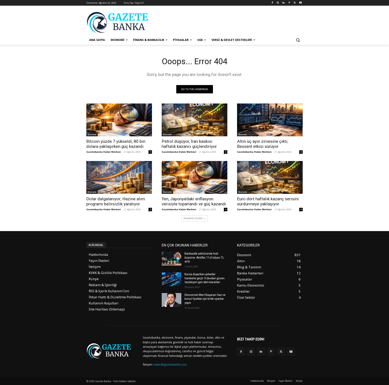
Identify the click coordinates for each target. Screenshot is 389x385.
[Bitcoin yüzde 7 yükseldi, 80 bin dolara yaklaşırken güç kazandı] (119, 119)
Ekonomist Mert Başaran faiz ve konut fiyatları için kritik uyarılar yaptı (205, 298)
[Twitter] (294, 3)
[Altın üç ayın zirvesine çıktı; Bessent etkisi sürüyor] (270, 119)
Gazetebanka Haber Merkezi (103, 151)
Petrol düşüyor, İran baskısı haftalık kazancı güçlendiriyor (189, 144)
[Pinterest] (289, 3)
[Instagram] (278, 3)
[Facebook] (272, 3)
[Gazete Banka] (118, 22)
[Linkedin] (283, 3)
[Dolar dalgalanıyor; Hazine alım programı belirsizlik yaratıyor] (119, 177)
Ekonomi (92, 134)
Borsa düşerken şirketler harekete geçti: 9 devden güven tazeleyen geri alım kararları (204, 278)
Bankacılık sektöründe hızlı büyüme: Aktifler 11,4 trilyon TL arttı (204, 257)
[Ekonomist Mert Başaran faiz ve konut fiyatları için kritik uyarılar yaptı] (171, 300)
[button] (298, 40)
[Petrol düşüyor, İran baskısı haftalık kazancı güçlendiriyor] (194, 119)
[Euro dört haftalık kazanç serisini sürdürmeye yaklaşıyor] (270, 177)
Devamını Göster (193, 218)
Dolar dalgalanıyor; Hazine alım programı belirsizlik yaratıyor (115, 201)
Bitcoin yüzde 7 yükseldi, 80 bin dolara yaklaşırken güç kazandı (115, 144)
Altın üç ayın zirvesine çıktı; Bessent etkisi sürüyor (262, 144)
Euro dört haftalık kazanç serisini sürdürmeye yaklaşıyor (268, 201)
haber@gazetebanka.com (170, 364)
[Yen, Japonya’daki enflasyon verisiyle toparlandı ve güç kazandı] (194, 177)
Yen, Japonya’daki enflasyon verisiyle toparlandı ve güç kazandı (194, 201)
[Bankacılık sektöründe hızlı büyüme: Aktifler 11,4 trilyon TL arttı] (171, 259)
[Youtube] (300, 3)
